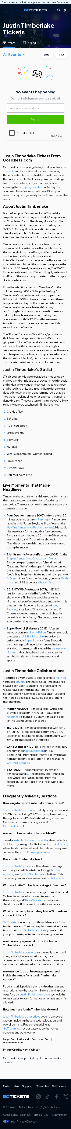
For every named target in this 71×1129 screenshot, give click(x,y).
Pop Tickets (28, 1058)
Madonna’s (14, 716)
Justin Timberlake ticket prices (21, 1016)
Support (27, 1086)
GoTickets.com (13, 826)
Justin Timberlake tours (17, 866)
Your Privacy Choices (24, 1121)
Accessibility (11, 1114)
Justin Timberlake (13, 892)
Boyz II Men (46, 582)
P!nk (40, 519)
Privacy (58, 1114)
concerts (8, 171)
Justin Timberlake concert (29, 840)
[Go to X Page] (65, 1096)
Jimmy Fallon (38, 632)
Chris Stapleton (34, 750)
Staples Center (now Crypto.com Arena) (32, 558)
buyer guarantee (32, 187)
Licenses (25, 1114)
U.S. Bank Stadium (33, 636)
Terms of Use (40, 1114)
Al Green (12, 578)
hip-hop (61, 677)
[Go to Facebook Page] (56, 1096)
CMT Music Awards (18, 762)
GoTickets (9, 922)
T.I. (44, 566)
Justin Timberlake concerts (19, 952)
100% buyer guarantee (36, 852)
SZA (28, 773)
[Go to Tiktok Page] (47, 1096)
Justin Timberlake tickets (31, 930)
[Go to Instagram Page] (38, 1096)
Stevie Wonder (33, 900)
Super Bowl (32, 640)
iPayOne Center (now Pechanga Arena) (30, 527)
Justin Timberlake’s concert (20, 810)
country (21, 681)
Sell (59, 1086)
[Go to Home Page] (35, 10)
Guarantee (42, 1086)
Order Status (11, 1086)
